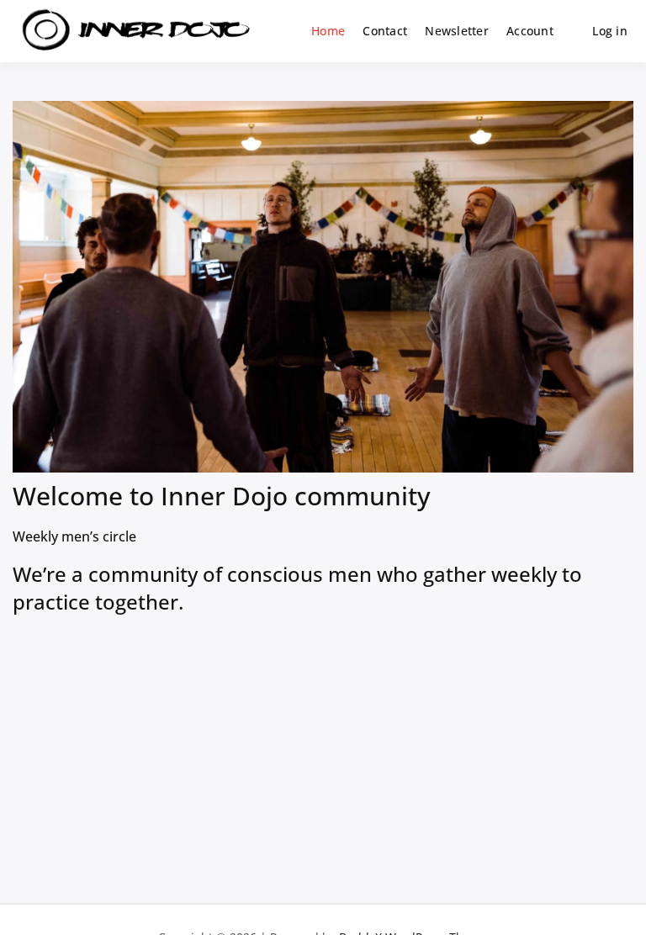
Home (328, 31)
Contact (385, 31)
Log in (609, 31)
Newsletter (457, 31)
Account (529, 31)
